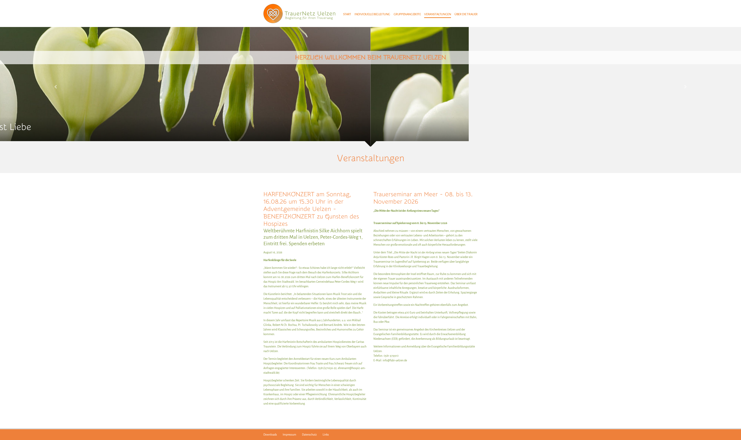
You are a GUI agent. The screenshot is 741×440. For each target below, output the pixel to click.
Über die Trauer (466, 14)
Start (347, 14)
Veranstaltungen (437, 14)
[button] (55, 87)
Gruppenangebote (407, 14)
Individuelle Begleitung (372, 14)
